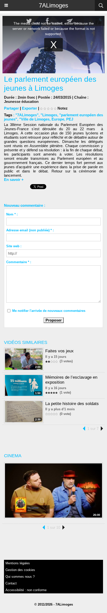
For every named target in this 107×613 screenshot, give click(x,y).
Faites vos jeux (59, 351)
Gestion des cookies (20, 570)
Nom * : (12, 214)
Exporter (29, 108)
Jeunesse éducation (21, 101)
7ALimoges (53, 5)
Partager (11, 108)
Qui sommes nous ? (20, 576)
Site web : (13, 246)
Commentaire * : (18, 262)
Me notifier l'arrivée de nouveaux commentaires (48, 311)
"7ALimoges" (27, 115)
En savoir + (14, 179)
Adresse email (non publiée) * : (30, 230)
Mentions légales (17, 563)
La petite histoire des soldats (72, 403)
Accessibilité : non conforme (26, 590)
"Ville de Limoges (34, 119)
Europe (58, 119)
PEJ (69, 119)
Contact (11, 583)
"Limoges (49, 115)
